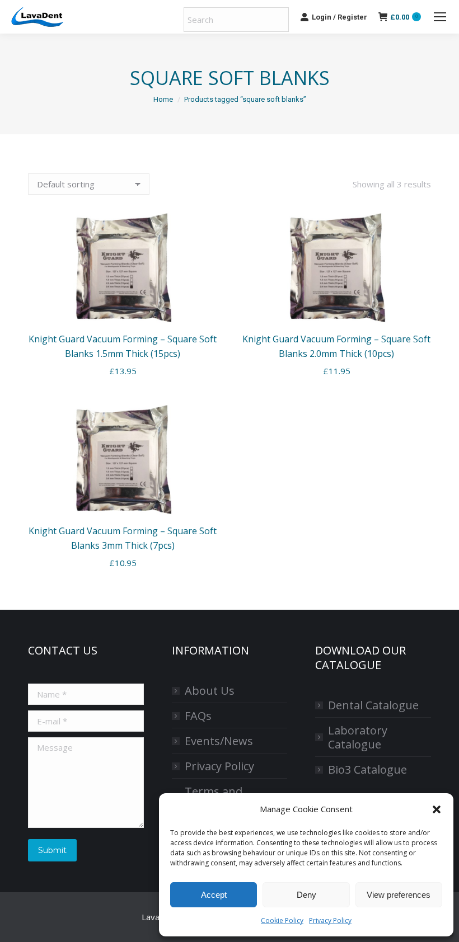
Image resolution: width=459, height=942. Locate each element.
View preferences (398, 894)
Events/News (219, 741)
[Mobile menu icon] (440, 17)
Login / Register (339, 17)
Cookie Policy (282, 920)
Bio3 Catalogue (367, 769)
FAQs (198, 716)
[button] (436, 809)
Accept (214, 894)
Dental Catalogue (373, 705)
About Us (210, 691)
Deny (306, 894)
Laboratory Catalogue (357, 737)
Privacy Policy (330, 920)
